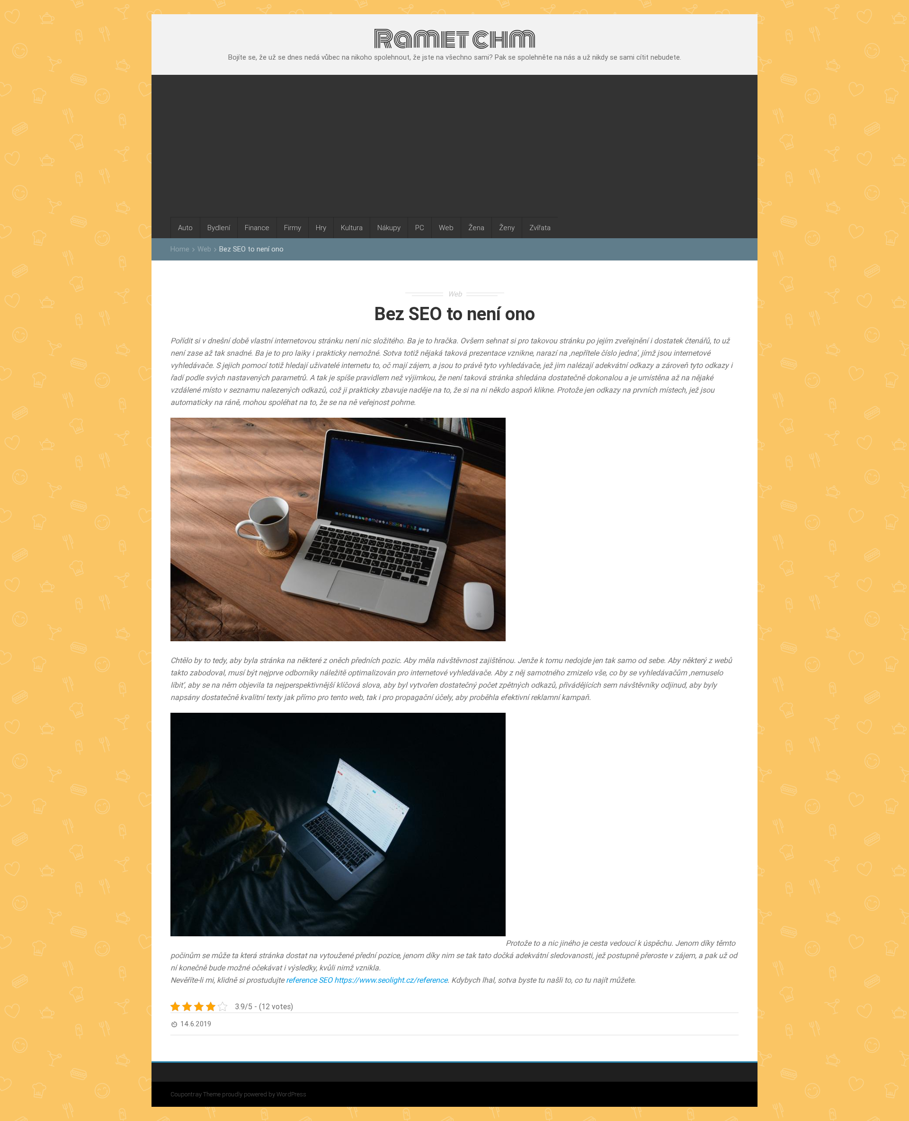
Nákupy (389, 227)
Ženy (507, 227)
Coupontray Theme (196, 1094)
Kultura (352, 227)
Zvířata (540, 227)
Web (446, 227)
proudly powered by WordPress (264, 1094)
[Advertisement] (454, 146)
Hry (321, 227)
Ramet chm (455, 38)
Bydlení (218, 227)
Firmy (292, 227)
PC (419, 227)
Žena (476, 227)
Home (179, 248)
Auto (185, 227)
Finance (257, 227)
